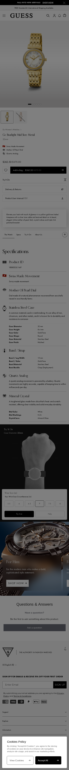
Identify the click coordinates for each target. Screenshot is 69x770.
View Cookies (17, 760)
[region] (34, 752)
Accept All (43, 760)
